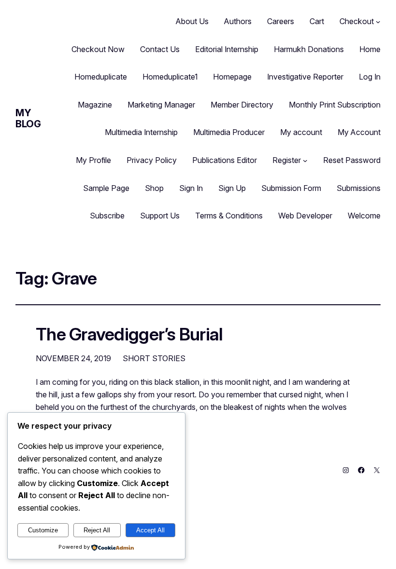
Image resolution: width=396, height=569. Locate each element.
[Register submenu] (305, 160)
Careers (280, 21)
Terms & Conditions (229, 215)
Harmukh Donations (309, 49)
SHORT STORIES (154, 358)
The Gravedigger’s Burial (129, 335)
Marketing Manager (161, 104)
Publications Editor (224, 160)
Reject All (97, 530)
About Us (192, 21)
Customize (43, 530)
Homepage (232, 76)
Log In (370, 76)
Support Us (160, 215)
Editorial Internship (226, 49)
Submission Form (291, 188)
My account (301, 132)
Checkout (356, 21)
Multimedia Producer (229, 132)
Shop (154, 188)
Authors (238, 21)
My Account (359, 132)
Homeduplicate (100, 76)
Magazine (95, 104)
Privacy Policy (152, 160)
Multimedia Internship (141, 132)
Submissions (359, 188)
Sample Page (106, 188)
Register (286, 160)
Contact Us (160, 49)
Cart (317, 21)
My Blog (28, 118)
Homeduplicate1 (170, 76)
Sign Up (232, 188)
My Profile (93, 160)
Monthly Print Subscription (335, 104)
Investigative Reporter (305, 76)
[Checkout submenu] (378, 21)
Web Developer (305, 215)
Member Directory (242, 104)
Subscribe (107, 215)
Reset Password (352, 160)
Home (370, 49)
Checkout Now (98, 49)
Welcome (364, 215)
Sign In (191, 188)
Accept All (150, 530)
